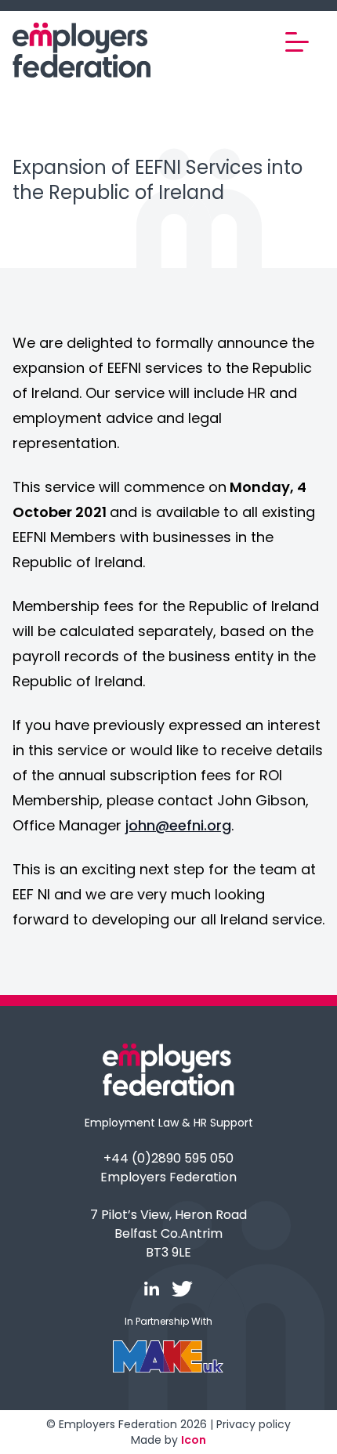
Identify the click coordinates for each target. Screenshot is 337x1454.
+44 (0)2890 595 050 (168, 1158)
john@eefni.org (178, 825)
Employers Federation (168, 1177)
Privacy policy (253, 1424)
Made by (168, 1440)
